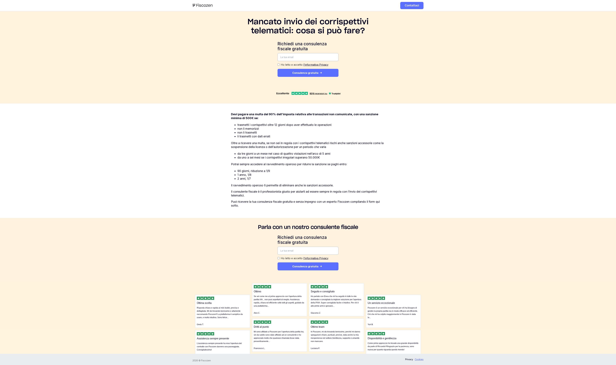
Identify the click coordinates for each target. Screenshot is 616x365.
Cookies (419, 359)
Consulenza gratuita (305, 72)
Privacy (409, 359)
